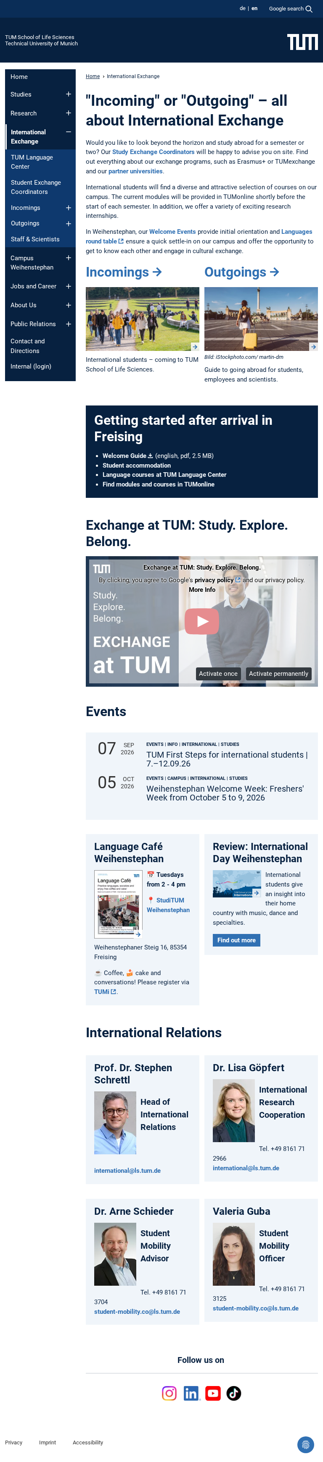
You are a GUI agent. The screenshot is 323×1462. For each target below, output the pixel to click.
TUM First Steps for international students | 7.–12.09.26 (227, 759)
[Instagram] (171, 1393)
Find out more (236, 940)
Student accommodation (137, 465)
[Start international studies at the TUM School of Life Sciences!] (142, 319)
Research (24, 113)
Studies (21, 94)
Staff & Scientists (35, 239)
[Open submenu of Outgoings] (69, 224)
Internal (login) (31, 366)
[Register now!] (118, 904)
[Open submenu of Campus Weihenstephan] (69, 258)
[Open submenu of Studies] (69, 94)
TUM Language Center (32, 162)
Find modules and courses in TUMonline (158, 484)
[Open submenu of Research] (69, 113)
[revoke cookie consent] (305, 1444)
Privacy (13, 1442)
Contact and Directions (28, 346)
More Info (202, 590)
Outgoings (25, 223)
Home (19, 77)
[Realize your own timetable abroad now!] (261, 319)
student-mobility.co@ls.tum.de (137, 1312)
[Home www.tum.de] (302, 41)
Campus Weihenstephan (32, 263)
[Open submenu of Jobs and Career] (69, 286)
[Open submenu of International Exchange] (69, 132)
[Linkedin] (192, 1393)
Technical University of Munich (41, 43)
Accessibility (88, 1442)
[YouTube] (213, 1393)
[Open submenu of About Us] (69, 305)
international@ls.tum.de (127, 1170)
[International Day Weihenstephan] (237, 883)
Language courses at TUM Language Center (164, 475)
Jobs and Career (33, 286)
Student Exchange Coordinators (36, 187)
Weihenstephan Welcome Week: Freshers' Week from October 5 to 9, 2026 (225, 793)
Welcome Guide (124, 456)
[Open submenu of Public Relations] (69, 324)
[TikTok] (233, 1393)
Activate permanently (278, 673)
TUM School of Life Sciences (39, 37)
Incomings (25, 208)
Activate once (218, 673)
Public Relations (33, 324)
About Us (24, 305)
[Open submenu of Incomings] (69, 208)
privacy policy (214, 580)
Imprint (47, 1442)
